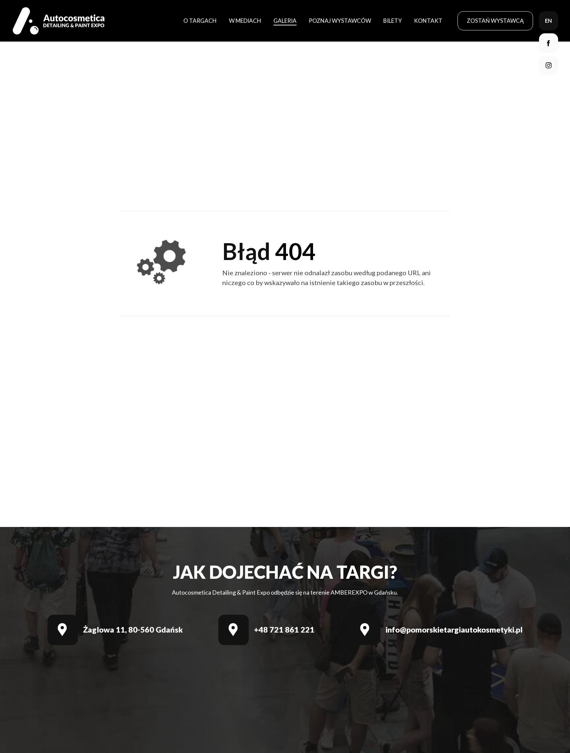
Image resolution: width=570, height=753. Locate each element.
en (548, 20)
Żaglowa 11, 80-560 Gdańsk (133, 629)
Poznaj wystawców (340, 20)
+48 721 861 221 (284, 629)
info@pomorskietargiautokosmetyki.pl (454, 629)
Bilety (392, 20)
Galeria (285, 20)
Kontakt (428, 20)
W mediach (245, 20)
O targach (200, 20)
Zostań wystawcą (495, 20)
